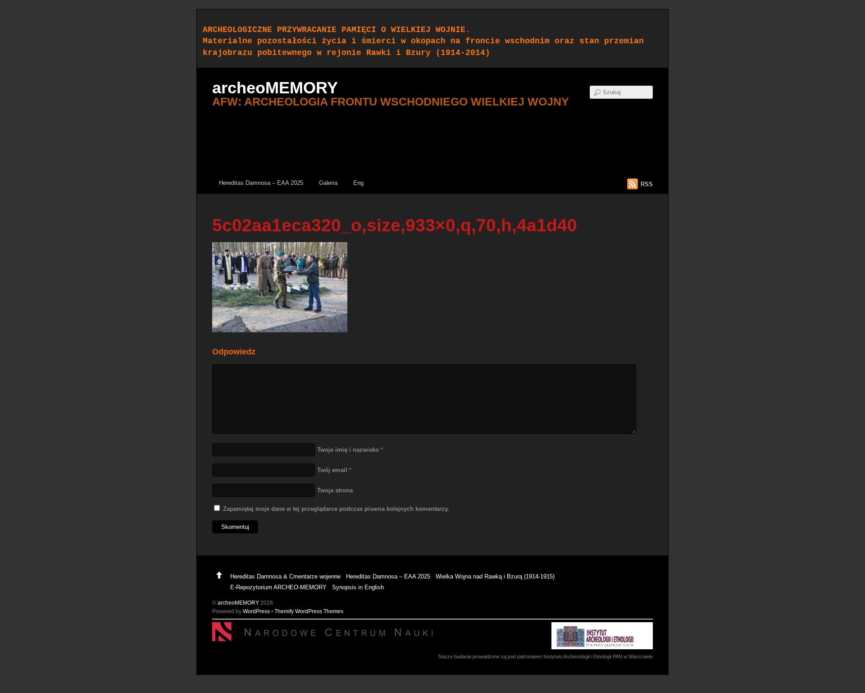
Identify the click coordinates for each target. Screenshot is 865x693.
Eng (358, 182)
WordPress (256, 611)
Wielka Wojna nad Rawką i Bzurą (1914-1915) (495, 576)
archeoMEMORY (238, 603)
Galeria (328, 182)
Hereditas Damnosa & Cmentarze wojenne (285, 576)
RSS (647, 184)
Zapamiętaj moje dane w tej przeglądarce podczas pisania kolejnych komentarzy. (336, 508)
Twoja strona (335, 490)
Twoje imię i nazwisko (348, 449)
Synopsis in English (358, 587)
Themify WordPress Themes (308, 611)
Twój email (332, 470)
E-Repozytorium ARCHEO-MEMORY (278, 587)
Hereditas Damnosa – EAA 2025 (261, 182)
